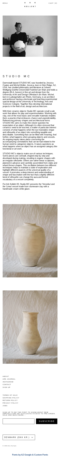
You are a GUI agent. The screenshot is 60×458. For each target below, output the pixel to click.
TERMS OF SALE (10, 395)
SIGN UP (6, 387)
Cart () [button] (53, 3)
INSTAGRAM (8, 382)
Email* (24, 414)
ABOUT (6, 376)
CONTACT (7, 384)
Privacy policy (33, 450)
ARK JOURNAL (9, 379)
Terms (23, 450)
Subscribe (39, 439)
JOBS (5, 405)
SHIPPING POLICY (11, 398)
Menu (5, 3)
